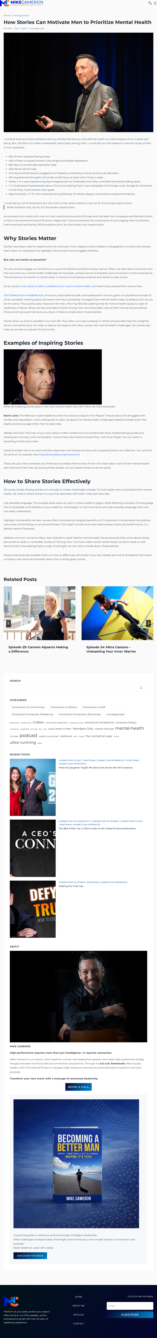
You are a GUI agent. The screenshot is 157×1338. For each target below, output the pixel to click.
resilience (66, 736)
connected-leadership (57, 722)
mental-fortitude (104, 728)
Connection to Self (93, 707)
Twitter (116, 736)
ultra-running (23, 742)
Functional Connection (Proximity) (80, 714)
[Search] (141, 688)
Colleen (38, 722)
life (40, 729)
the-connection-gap (98, 736)
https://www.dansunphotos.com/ (59, 454)
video (39, 743)
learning (34, 729)
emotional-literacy (126, 722)
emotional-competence (99, 722)
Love (45, 729)
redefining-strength (49, 736)
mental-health (129, 728)
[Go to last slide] (8, 623)
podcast (29, 735)
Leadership (24, 729)
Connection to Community (28, 707)
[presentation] (39, 613)
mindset (14, 736)
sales (75, 736)
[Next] (148, 623)
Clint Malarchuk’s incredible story (24, 295)
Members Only (83, 728)
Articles (78, 1314)
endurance (14, 729)
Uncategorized (36, 28)
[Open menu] (155, 3)
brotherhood (26, 723)
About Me (78, 1305)
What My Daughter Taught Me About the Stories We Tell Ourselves (96, 767)
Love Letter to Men (59, 728)
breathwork (14, 723)
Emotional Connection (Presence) (32, 714)
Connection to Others (63, 707)
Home (78, 1297)
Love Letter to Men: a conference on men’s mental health (56, 286)
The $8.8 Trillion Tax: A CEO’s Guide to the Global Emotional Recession (97, 828)
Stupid (81, 736)
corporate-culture (76, 723)
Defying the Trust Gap (71, 886)
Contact (78, 1323)
